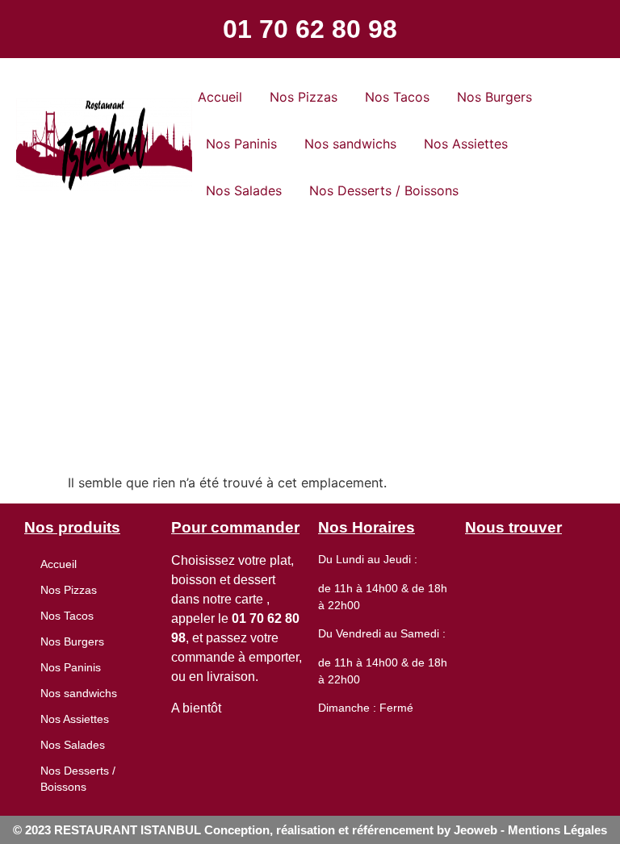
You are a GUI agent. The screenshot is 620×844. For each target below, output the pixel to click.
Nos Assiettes (466, 144)
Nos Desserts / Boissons (384, 190)
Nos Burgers (494, 97)
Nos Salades (244, 190)
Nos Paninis (241, 144)
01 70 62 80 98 (310, 29)
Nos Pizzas (303, 97)
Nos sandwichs (350, 144)
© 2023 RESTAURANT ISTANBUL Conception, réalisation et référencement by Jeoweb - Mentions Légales (310, 830)
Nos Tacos (397, 97)
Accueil (220, 97)
